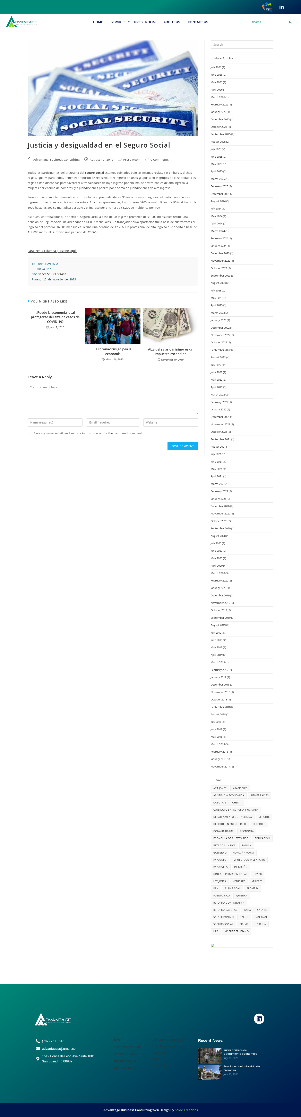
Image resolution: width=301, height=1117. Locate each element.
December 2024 (220, 194)
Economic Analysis (125, 1054)
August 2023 (218, 283)
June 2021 (216, 461)
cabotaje (219, 802)
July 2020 (216, 543)
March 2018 (218, 744)
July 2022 (216, 365)
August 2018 (218, 714)
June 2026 (216, 74)
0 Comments (159, 159)
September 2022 (221, 350)
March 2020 (218, 573)
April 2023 (217, 305)
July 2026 (216, 67)
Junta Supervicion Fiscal (230, 874)
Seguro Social (223, 924)
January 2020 (218, 588)
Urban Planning (123, 1068)
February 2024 (219, 238)
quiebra (241, 895)
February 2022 (219, 402)
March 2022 (218, 394)
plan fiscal (232, 888)
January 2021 (218, 499)
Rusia (247, 910)
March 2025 (218, 179)
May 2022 (216, 379)
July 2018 (216, 722)
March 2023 (218, 313)
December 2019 (220, 595)
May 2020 (216, 558)
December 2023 (220, 253)
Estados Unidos (224, 845)
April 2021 (217, 476)
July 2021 (216, 454)
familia (247, 845)
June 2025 (216, 156)
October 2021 (219, 432)
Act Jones (220, 788)
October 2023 (219, 268)
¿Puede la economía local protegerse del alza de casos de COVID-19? (55, 317)
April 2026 (217, 89)
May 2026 (216, 82)
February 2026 (219, 104)
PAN (215, 888)
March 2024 (218, 231)
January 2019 (218, 677)
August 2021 (218, 446)
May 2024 (216, 216)
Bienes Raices (259, 795)
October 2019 (219, 610)
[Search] (291, 22)
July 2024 (216, 208)
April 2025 (217, 171)
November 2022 (220, 335)
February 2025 (219, 186)
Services (118, 22)
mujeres (257, 881)
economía (247, 831)
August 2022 (218, 357)
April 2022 (217, 387)
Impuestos (220, 867)
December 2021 (220, 417)
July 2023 (216, 290)
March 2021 (218, 484)
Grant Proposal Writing (167, 1046)
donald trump (223, 831)
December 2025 (220, 119)
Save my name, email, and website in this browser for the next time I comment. (88, 433)
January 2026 (218, 112)
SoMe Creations (186, 1110)
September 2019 (221, 618)
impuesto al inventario (249, 860)
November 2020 (220, 513)
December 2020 (220, 506)
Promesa (253, 888)
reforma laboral (225, 910)
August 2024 (218, 201)
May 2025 (216, 164)
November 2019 (220, 603)
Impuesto (219, 860)
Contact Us (198, 22)
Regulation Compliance (167, 1040)
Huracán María (243, 852)
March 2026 (218, 97)
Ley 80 (258, 874)
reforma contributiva (228, 902)
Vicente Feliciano (52, 274)
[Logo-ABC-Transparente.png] (53, 1019)
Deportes (258, 824)
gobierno (219, 852)
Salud (244, 917)
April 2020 (217, 565)
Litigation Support (125, 1061)
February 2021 (219, 491)
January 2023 (218, 320)
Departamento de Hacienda (232, 817)
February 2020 (219, 580)
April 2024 (217, 223)
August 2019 (218, 625)
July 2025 (216, 149)
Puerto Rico (221, 895)
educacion (262, 838)
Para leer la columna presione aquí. (52, 251)
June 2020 (216, 550)
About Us (171, 22)
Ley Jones (219, 881)
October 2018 (219, 699)
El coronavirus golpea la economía (112, 351)
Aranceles (240, 788)
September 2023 (221, 275)
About (156, 1059)
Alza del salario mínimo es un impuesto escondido (170, 351)
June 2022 (216, 372)
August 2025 (218, 141)
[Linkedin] (259, 1019)
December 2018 (220, 684)
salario (262, 910)
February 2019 (219, 670)
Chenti (236, 802)
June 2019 (216, 640)
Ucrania (260, 924)
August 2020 (218, 536)
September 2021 (221, 439)
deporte (264, 817)
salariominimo (223, 917)
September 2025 (221, 134)
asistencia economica (228, 795)
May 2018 (216, 736)
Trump (244, 924)
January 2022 (218, 409)
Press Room (145, 22)
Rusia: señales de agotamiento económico (240, 1052)
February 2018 (219, 751)
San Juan (261, 917)
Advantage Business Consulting (56, 159)
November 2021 (220, 424)
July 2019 (216, 632)
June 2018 (216, 729)
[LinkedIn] (282, 7)
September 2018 (221, 707)
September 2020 (221, 528)
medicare (238, 881)
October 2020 (219, 521)
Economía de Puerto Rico (230, 838)
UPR (215, 931)
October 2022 (219, 342)
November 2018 (220, 692)
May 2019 (216, 647)
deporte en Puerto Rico (229, 824)
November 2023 (220, 260)
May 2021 (216, 469)
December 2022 (220, 327)
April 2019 (217, 655)
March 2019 (218, 662)
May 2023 (216, 298)
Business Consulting (127, 1047)
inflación (241, 867)
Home (98, 22)
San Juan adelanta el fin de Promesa (242, 1068)
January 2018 (218, 759)
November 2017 (220, 766)
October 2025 (219, 127)
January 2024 (218, 246)
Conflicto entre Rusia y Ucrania (235, 809)
